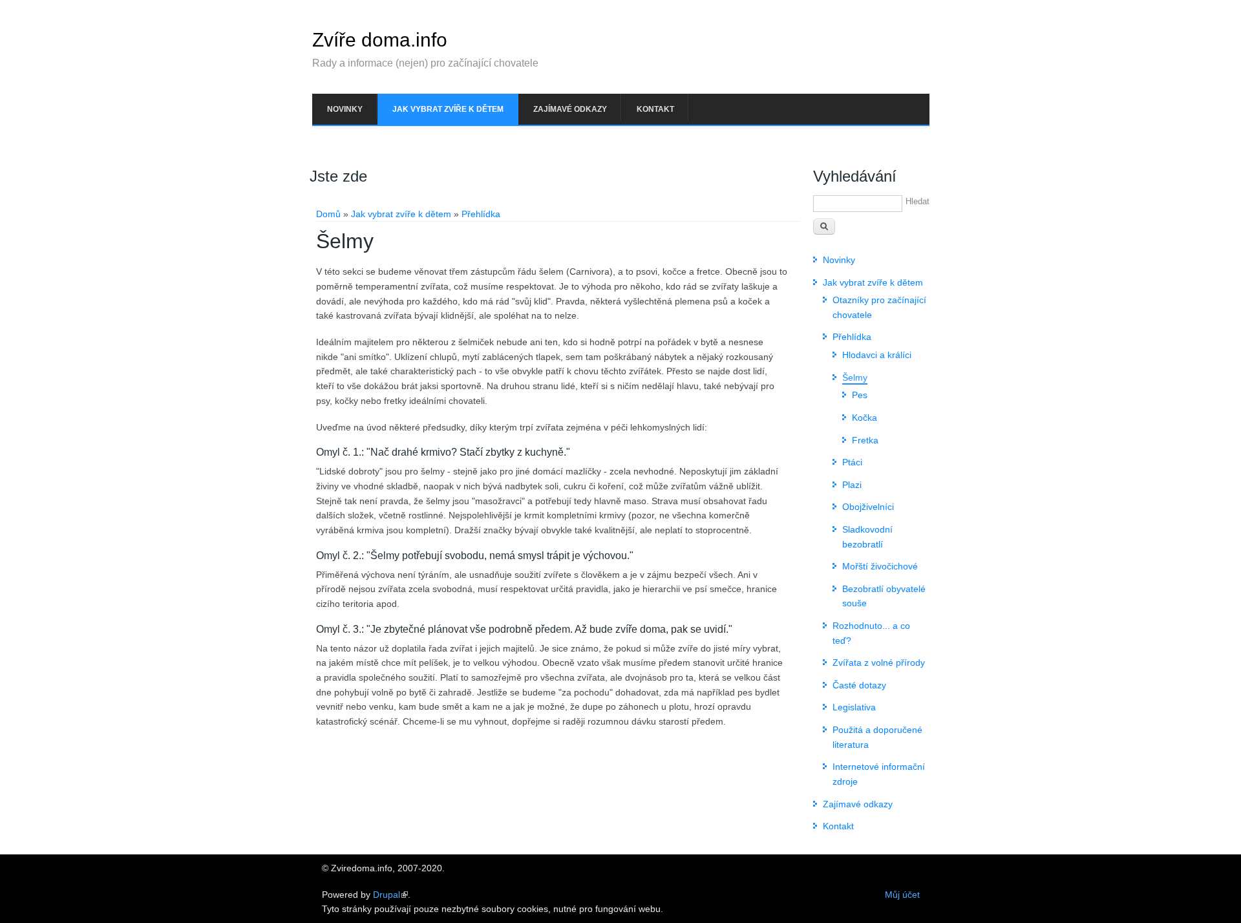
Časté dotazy (859, 685)
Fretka (865, 440)
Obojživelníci (868, 507)
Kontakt (655, 109)
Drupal (386, 894)
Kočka (864, 417)
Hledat (917, 201)
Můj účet (902, 894)
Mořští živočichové (880, 566)
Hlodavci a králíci (876, 355)
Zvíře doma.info (379, 40)
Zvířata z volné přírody (879, 662)
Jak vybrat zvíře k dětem (448, 109)
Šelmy (854, 377)
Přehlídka (480, 214)
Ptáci (852, 462)
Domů (328, 214)
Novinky (345, 109)
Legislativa (854, 707)
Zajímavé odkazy (570, 109)
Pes (859, 395)
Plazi (852, 485)
